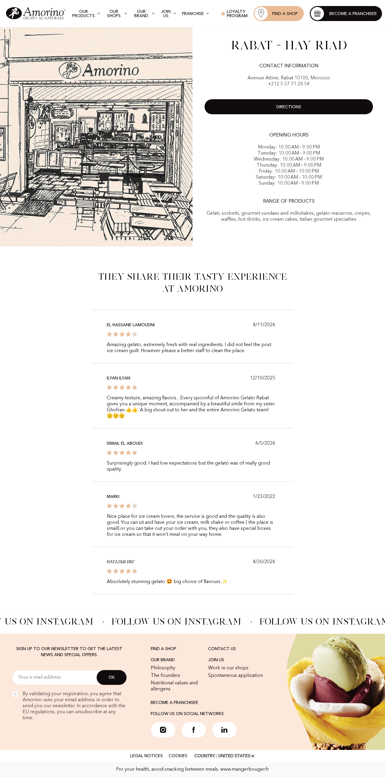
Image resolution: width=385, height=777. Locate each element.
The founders (165, 675)
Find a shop (163, 649)
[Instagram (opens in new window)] (163, 730)
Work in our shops (228, 668)
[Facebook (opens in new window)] (193, 730)
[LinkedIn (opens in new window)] (224, 730)
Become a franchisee (174, 703)
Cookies (178, 756)
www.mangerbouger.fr (244, 769)
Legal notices (146, 756)
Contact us (222, 649)
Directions (288, 107)
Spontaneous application (235, 675)
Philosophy (163, 668)
